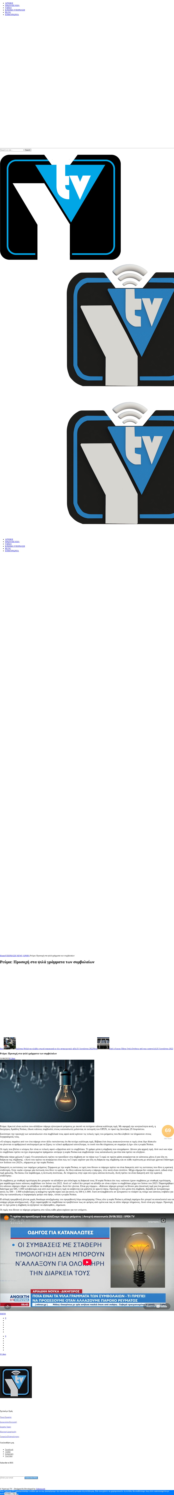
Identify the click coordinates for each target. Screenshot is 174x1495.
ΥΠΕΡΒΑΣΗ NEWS (13, 956)
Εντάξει (8, 1494)
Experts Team (5, 1427)
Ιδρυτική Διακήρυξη (8, 1432)
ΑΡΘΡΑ (26, 956)
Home (2, 956)
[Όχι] (18, 1494)
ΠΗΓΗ (3, 1314)
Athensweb (40, 1489)
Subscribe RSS (31, 1478)
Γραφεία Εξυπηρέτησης (9, 1437)
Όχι (14, 1494)
